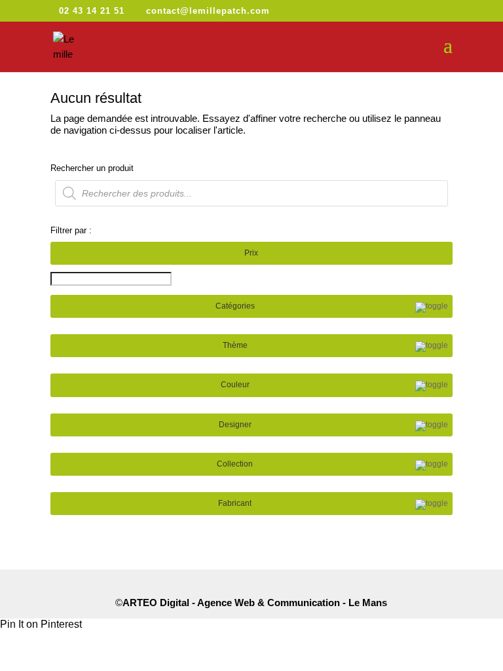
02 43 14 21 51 (91, 11)
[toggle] (431, 307)
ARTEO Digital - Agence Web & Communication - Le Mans (254, 602)
